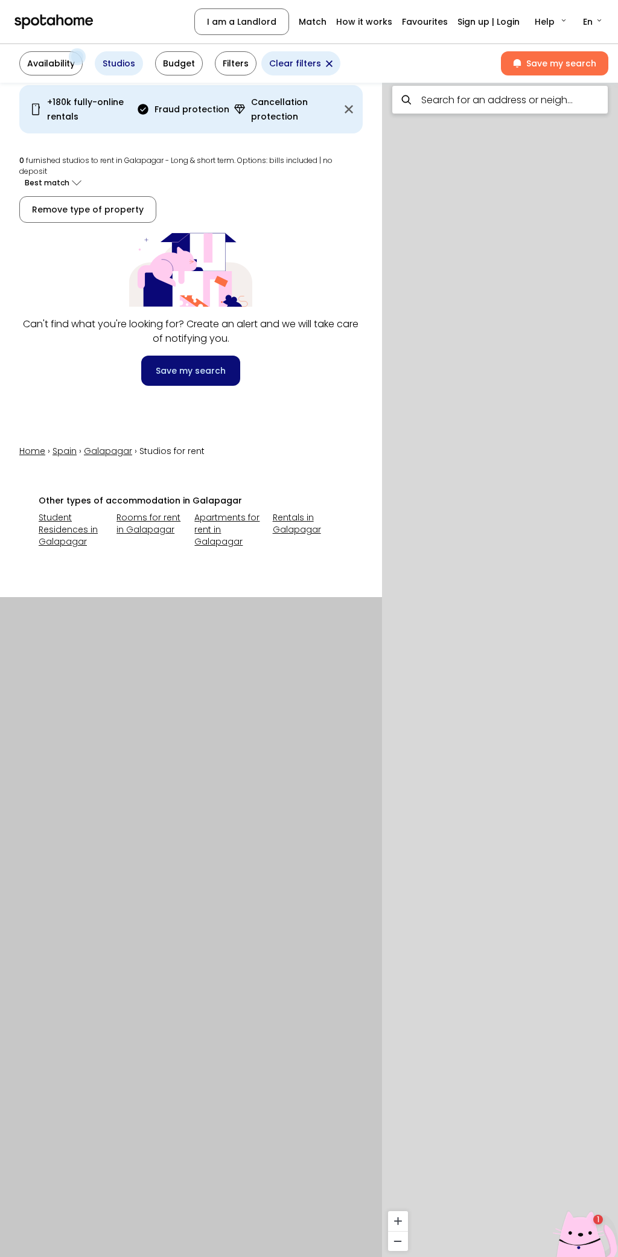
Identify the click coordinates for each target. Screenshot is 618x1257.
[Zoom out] (398, 1241)
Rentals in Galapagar (297, 523)
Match (313, 22)
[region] (500, 666)
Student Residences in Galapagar (68, 529)
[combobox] (500, 99)
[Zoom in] (398, 1221)
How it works (364, 22)
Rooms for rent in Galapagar (148, 523)
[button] (551, 21)
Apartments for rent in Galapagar (227, 529)
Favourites (425, 22)
